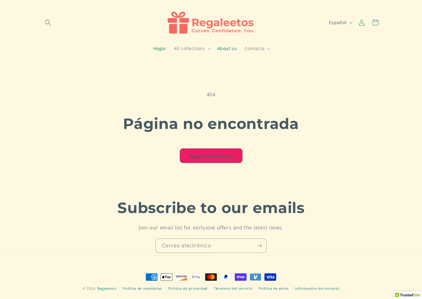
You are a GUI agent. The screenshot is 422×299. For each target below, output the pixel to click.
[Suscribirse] (259, 245)
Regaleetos (107, 288)
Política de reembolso (142, 288)
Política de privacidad (188, 288)
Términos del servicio (233, 288)
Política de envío (274, 288)
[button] (48, 22)
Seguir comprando (211, 156)
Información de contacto (317, 288)
